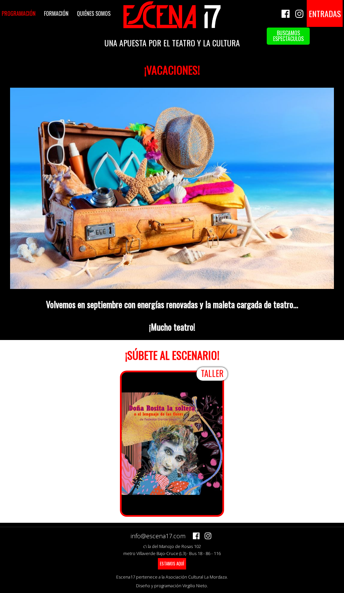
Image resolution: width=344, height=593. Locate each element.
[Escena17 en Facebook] (286, 9)
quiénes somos (94, 13)
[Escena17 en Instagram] (299, 9)
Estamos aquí (172, 563)
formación (56, 13)
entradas (325, 13)
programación (19, 13)
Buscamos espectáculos (288, 36)
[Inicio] (171, 27)
